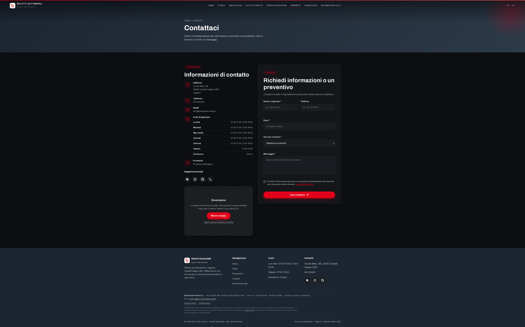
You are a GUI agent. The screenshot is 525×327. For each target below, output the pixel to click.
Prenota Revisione (277, 5)
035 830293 (199, 102)
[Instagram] (195, 179)
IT (508, 5)
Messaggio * (269, 154)
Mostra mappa (218, 215)
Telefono (305, 101)
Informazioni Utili (331, 5)
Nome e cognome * (272, 101)
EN (513, 5)
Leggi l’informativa (304, 184)
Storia (221, 5)
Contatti (296, 5)
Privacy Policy (190, 303)
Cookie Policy (204, 303)
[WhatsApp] (203, 179)
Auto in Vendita (254, 5)
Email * (266, 120)
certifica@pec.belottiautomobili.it (202, 299)
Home (211, 5)
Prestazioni (235, 5)
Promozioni (311, 5)
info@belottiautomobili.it (204, 111)
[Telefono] (210, 179)
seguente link (250, 310)
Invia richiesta (297, 195)
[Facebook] (187, 179)
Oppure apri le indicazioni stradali (218, 222)
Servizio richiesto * (272, 137)
